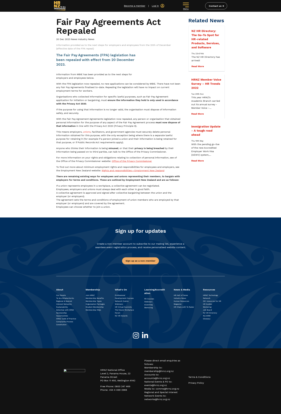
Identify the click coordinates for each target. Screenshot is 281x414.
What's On (121, 289)
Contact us (215, 6)
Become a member (134, 5)
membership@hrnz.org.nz (159, 371)
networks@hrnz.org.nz (157, 399)
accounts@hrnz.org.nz (157, 378)
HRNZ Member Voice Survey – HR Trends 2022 (206, 84)
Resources (209, 289)
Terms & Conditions (199, 377)
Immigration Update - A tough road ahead (206, 130)
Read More (197, 66)
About (59, 289)
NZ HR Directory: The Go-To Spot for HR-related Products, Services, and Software (205, 39)
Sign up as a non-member (140, 260)
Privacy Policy (196, 382)
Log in (155, 5)
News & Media (182, 289)
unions (87, 131)
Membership (93, 289)
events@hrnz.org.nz (155, 385)
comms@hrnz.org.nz (167, 388)
